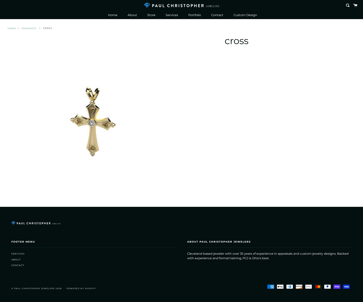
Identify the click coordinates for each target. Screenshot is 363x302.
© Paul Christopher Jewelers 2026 (36, 288)
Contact (217, 15)
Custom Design (245, 15)
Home (112, 15)
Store (151, 15)
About (132, 15)
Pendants (29, 28)
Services (172, 15)
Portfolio (194, 15)
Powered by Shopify (81, 288)
